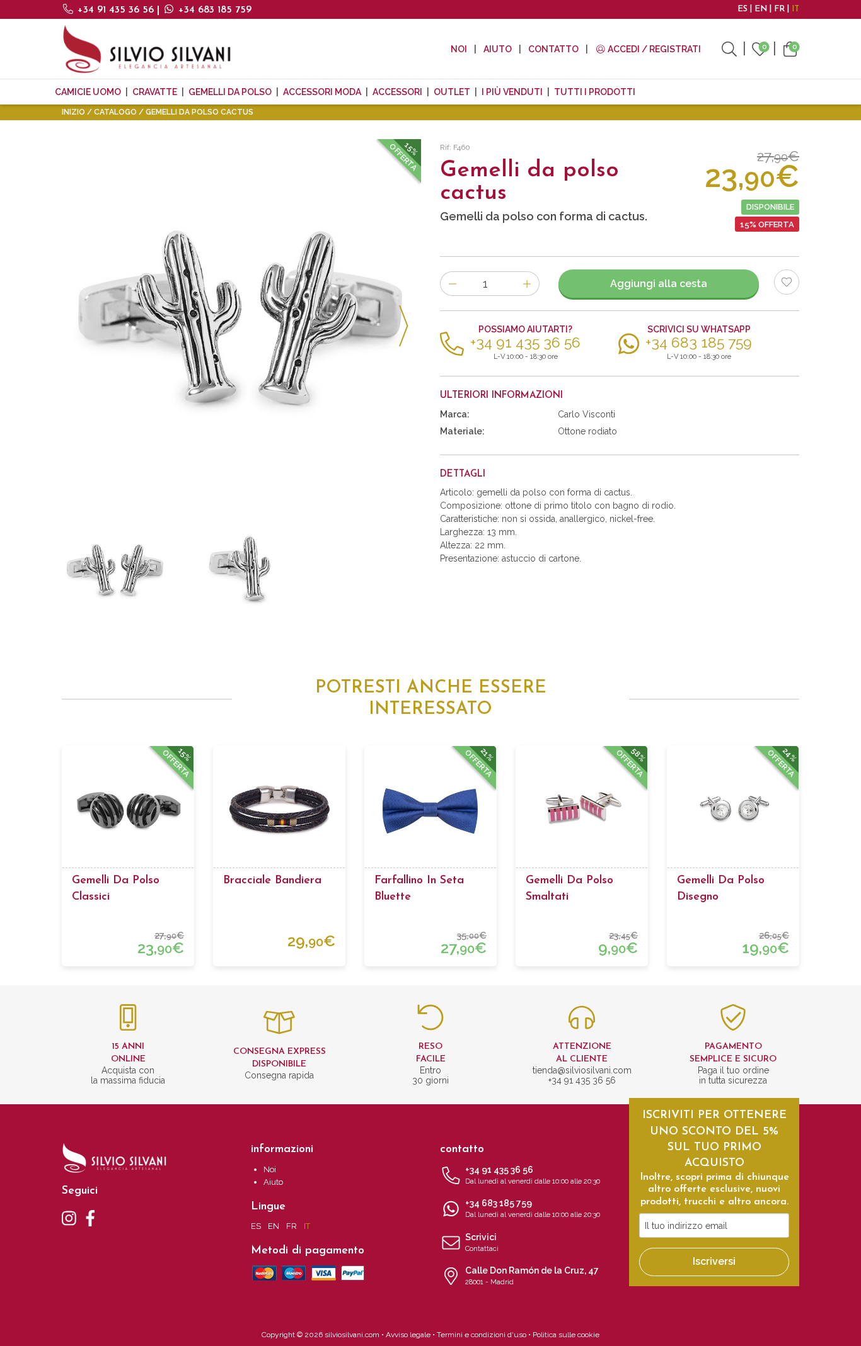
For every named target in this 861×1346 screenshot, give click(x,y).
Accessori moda (322, 92)
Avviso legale (408, 1334)
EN (760, 9)
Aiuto (497, 49)
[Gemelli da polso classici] (128, 811)
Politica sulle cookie (566, 1334)
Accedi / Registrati (653, 49)
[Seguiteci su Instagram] (69, 1217)
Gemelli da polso (230, 92)
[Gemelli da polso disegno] (733, 811)
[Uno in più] (527, 283)
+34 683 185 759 (213, 10)
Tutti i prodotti (594, 92)
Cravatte (154, 92)
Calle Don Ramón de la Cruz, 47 (532, 1275)
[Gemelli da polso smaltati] (582, 811)
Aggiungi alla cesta (658, 284)
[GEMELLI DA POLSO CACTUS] (241, 318)
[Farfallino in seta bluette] (430, 811)
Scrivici (482, 1242)
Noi (459, 49)
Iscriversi (714, 1261)
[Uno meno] (452, 283)
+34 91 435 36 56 (115, 10)
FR (779, 9)
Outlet (452, 92)
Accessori (397, 92)
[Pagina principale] (147, 49)
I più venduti (512, 92)
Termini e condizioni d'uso (481, 1334)
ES (742, 9)
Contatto (553, 49)
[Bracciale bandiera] (279, 811)
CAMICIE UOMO (88, 92)
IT (795, 9)
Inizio (73, 112)
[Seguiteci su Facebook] (90, 1217)
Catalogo (115, 112)
